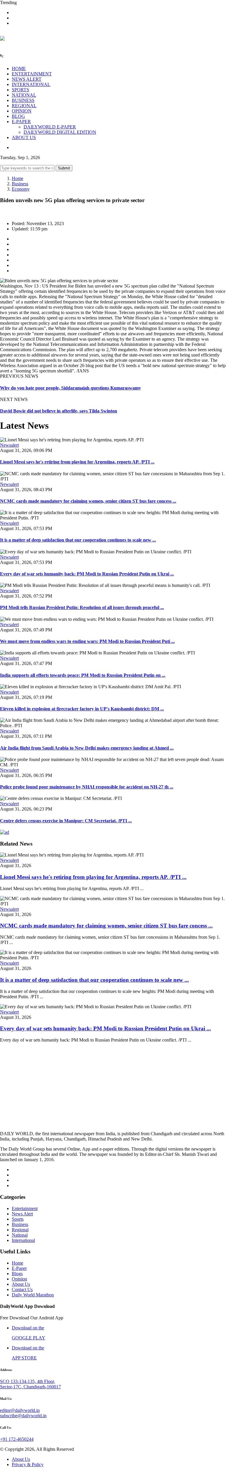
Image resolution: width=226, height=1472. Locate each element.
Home (17, 178)
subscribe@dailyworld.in (23, 1415)
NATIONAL (24, 95)
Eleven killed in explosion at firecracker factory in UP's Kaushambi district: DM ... (82, 708)
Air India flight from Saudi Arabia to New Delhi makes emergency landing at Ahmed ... (87, 747)
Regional (20, 1229)
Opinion (19, 1278)
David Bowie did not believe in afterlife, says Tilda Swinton (58, 410)
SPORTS (20, 89)
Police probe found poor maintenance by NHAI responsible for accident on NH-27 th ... (86, 786)
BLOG (18, 116)
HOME (19, 68)
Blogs (17, 1273)
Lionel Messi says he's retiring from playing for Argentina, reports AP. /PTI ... (77, 461)
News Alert (22, 1213)
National (20, 1234)
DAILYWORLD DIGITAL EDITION (60, 132)
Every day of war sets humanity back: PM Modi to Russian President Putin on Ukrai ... (87, 573)
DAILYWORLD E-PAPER (50, 126)
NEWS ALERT (26, 79)
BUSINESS (23, 100)
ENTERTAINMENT (32, 73)
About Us (21, 1284)
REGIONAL (24, 105)
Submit (64, 168)
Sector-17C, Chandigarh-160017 (30, 1386)
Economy (21, 189)
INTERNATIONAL (31, 84)
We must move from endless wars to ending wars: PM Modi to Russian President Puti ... (87, 641)
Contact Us (22, 1289)
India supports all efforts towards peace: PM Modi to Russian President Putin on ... (82, 675)
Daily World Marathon (33, 1294)
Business (20, 183)
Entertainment (25, 1208)
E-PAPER (21, 121)
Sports (18, 1219)
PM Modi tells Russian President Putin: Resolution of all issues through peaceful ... (82, 607)
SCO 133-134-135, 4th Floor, (27, 1381)
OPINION (21, 110)
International (23, 1240)
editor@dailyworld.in (20, 1410)
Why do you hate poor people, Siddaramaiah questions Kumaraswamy (70, 387)
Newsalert (9, 445)
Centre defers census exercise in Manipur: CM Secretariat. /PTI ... (66, 820)
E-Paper (19, 1268)
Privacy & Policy (28, 1464)
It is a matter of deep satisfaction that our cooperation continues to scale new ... (78, 539)
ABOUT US (24, 137)
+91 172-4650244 (17, 1439)
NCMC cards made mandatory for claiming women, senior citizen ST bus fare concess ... (88, 501)
